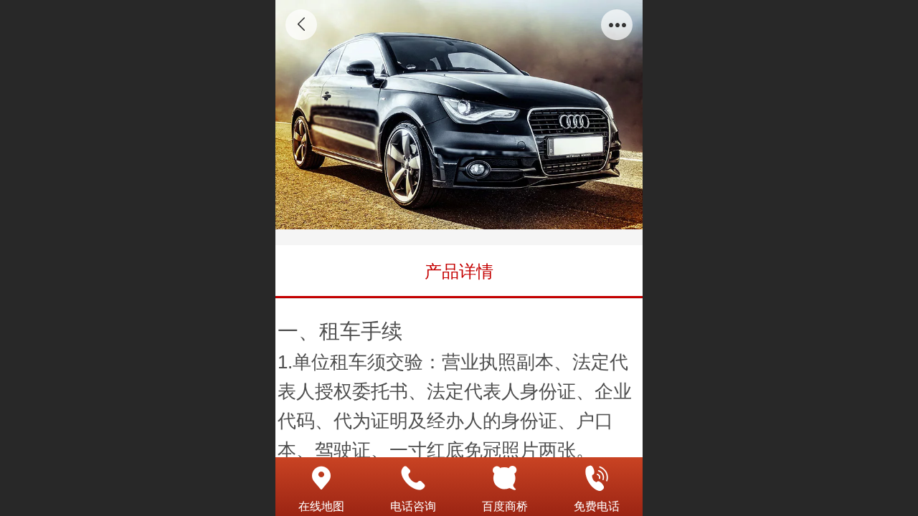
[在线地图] (321, 478)
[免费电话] (597, 478)
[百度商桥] (505, 478)
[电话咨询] (413, 478)
